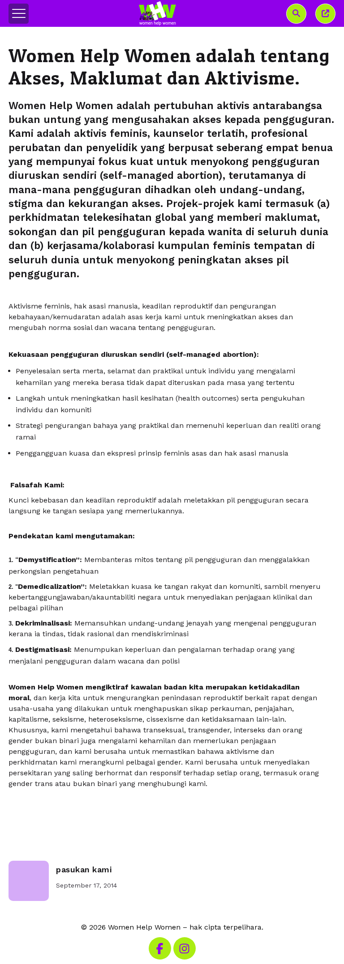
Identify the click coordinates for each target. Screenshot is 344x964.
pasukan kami (84, 869)
